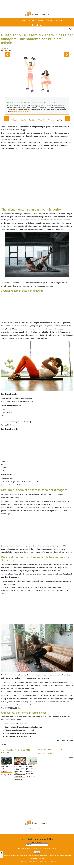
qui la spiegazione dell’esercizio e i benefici (24, 482)
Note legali (53, 861)
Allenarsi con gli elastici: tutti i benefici (19, 730)
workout (50, 753)
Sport (14, 20)
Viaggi (23, 20)
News (58, 20)
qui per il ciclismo (13, 229)
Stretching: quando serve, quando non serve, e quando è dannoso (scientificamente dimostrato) (20, 771)
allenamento (42, 749)
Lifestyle (49, 20)
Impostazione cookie (37, 833)
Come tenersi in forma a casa (16, 724)
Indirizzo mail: (37, 842)
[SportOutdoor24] (37, 14)
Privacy (1, 855)
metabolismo (42, 753)
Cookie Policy (32, 861)
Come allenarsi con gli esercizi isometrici (20, 733)
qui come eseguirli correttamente (18, 422)
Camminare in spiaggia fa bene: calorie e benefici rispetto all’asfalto (31, 769)
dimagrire (60, 749)
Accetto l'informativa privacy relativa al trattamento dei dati (37, 848)
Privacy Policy (22, 861)
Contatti (42, 829)
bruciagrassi (51, 749)
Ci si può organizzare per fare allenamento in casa (19, 133)
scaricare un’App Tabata (38, 699)
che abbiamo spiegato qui (20, 111)
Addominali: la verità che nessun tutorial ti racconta (6, 768)
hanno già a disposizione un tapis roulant (30, 214)
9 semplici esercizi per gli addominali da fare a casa (24, 727)
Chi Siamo (32, 829)
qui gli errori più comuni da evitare (18, 398)
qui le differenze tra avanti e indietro (20, 401)
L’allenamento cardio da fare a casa (18, 736)
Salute (39, 20)
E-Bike (31, 20)
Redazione (4, 48)
